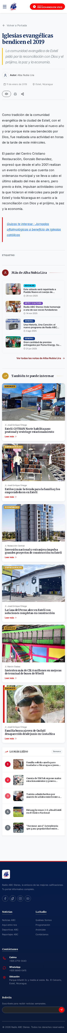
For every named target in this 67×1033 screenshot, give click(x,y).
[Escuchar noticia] (6, 94)
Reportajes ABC (10, 934)
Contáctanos (42, 934)
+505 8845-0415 (17, 970)
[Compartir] (22, 94)
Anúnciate (41, 929)
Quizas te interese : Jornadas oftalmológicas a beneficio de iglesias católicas (34, 229)
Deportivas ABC (10, 929)
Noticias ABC (8, 920)
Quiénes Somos (44, 920)
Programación (43, 925)
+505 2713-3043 (17, 961)
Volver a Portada (17, 25)
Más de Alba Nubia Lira (29, 273)
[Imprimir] (15, 94)
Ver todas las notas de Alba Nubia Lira (38, 358)
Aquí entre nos (9, 925)
